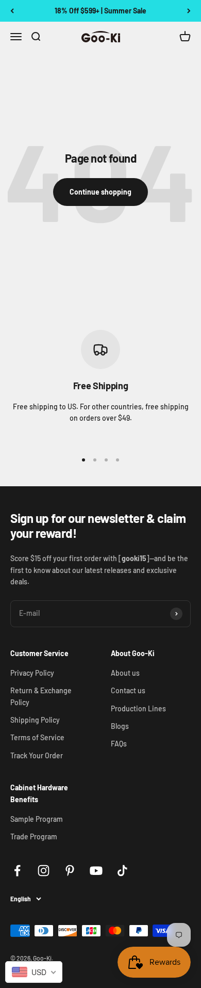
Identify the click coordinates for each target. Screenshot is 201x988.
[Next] (189, 11)
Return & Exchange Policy (41, 696)
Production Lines (138, 708)
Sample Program (36, 819)
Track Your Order (36, 755)
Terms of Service (37, 737)
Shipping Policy (35, 719)
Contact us (128, 690)
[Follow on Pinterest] (70, 871)
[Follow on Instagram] (44, 871)
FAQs (119, 743)
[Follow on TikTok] (122, 871)
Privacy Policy (32, 672)
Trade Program (33, 836)
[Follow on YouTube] (96, 871)
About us (125, 672)
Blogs (120, 726)
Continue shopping (100, 191)
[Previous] (12, 11)
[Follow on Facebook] (17, 871)
